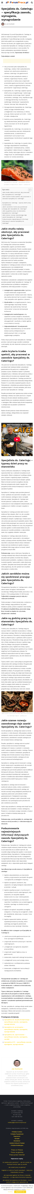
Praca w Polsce (17, 1150)
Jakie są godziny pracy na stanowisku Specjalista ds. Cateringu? (13, 212)
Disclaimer (17, 1141)
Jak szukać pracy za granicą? (17, 1167)
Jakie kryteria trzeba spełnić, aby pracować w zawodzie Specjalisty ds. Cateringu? (16, 197)
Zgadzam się (20, 1191)
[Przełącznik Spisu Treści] (29, 189)
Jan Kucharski (10, 24)
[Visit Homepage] (17, 2)
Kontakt (17, 1138)
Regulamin (17, 1136)
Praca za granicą (17, 1152)
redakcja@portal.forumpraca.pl (17, 1122)
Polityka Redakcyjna (17, 1145)
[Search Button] (32, 2)
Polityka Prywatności (17, 1134)
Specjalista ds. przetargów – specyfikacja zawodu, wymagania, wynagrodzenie (16, 1029)
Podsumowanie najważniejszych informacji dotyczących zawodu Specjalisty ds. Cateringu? (15, 221)
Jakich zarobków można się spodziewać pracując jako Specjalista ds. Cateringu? (14, 208)
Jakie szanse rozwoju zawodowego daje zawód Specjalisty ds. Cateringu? (14, 216)
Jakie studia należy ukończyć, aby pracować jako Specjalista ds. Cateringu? (15, 193)
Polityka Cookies (17, 1131)
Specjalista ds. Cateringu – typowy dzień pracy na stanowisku (16, 204)
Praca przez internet (17, 1155)
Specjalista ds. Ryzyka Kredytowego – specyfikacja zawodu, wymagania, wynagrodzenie (17, 1022)
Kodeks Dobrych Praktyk (17, 1143)
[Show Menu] (2, 2)
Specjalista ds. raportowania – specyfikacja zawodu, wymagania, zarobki (16, 1037)
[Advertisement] (17, 30)
